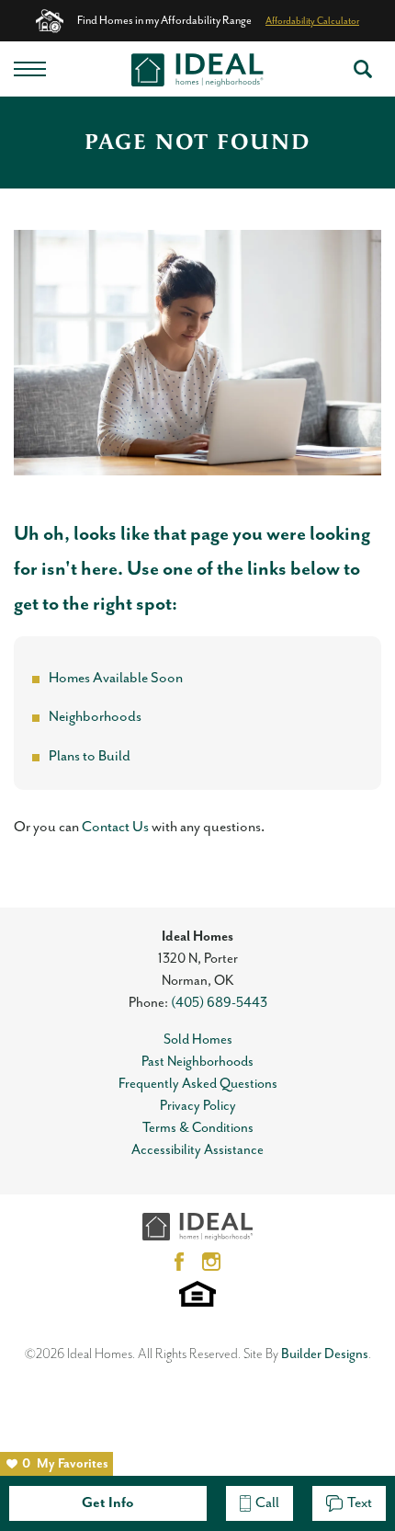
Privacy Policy (198, 1106)
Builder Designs (324, 1354)
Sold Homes (198, 1039)
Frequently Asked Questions (197, 1083)
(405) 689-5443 (219, 1003)
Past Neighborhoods (197, 1061)
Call (267, 1503)
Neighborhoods (95, 717)
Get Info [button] (108, 1503)
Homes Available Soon (116, 678)
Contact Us (115, 827)
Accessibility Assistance (197, 1150)
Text (359, 1503)
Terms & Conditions (198, 1128)
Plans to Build (89, 756)
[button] (362, 69)
